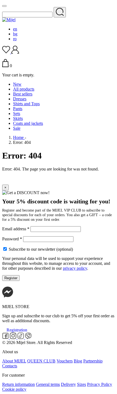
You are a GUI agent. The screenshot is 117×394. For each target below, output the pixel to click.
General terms (48, 384)
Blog (78, 361)
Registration (17, 330)
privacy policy (75, 268)
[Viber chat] (28, 337)
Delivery (68, 384)
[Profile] (15, 52)
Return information (18, 384)
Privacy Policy (99, 384)
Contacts (9, 366)
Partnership (93, 361)
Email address (15, 229)
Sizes (81, 384)
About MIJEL (14, 361)
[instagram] (13, 337)
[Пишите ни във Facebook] (7, 297)
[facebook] (6, 337)
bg (15, 34)
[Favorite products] (6, 52)
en (15, 29)
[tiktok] (21, 337)
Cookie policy (14, 389)
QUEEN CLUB (41, 361)
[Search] (60, 12)
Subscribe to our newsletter (40, 249)
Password (12, 239)
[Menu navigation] (4, 6)
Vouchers (65, 361)
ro (15, 38)
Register (10, 278)
